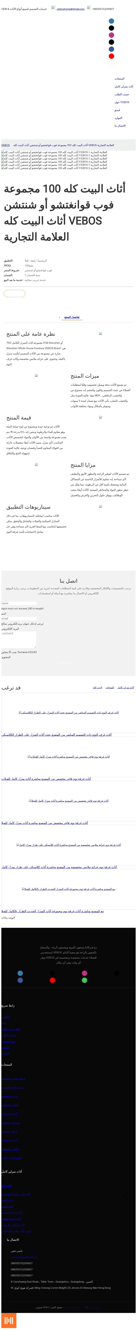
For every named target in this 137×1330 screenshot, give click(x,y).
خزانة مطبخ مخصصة (12, 1087)
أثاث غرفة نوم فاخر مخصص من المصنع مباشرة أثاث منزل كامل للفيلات (46, 779)
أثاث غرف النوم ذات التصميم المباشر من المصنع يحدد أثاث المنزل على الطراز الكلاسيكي (56, 734)
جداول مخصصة (9, 1105)
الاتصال (5, 1053)
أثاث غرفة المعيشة (11, 1212)
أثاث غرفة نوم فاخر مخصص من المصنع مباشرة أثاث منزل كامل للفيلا (44, 823)
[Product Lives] (8, 1327)
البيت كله (97, 687)
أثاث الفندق (7, 1200)
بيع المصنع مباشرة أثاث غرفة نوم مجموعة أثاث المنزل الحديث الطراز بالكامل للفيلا (52, 911)
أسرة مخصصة (9, 1113)
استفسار (14, 293)
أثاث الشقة (7, 1206)
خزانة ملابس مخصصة (13, 1078)
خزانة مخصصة (9, 1096)
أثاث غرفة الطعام (11, 1219)
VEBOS (5, 145)
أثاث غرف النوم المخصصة (15, 1194)
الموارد (5, 1047)
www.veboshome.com (76, 1307)
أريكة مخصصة (9, 1131)
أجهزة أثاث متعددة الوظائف (16, 1231)
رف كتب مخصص (11, 1122)
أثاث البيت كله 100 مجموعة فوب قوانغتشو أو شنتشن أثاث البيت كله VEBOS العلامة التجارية (63, 145)
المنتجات (110, 687)
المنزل (5, 1016)
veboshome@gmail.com (70, 9)
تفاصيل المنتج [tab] (71, 317)
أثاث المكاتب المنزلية (13, 1225)
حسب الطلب (8, 1035)
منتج (3, 1023)
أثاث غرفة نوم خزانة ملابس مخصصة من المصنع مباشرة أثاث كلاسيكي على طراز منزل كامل (59, 867)
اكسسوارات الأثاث (11, 1158)
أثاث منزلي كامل (125, 687)
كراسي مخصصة (10, 1149)
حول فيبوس (8, 1041)
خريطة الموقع (94, 1307)
